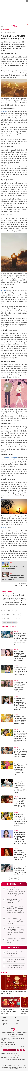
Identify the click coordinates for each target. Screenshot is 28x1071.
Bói (11, 563)
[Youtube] (21, 1050)
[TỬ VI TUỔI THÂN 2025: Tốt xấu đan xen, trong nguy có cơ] (14, 982)
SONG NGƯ (4, 527)
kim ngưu (6, 614)
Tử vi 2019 (15, 618)
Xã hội (17, 1021)
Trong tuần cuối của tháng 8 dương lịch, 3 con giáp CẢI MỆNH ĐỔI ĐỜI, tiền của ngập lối (20, 720)
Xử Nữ (3, 291)
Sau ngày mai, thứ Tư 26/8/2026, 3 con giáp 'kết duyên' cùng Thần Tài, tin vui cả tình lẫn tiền (20, 870)
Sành (16, 1024)
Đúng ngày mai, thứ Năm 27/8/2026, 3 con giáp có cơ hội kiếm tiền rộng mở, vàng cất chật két (20, 753)
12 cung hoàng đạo (11, 458)
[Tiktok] (24, 1050)
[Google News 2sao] (9, 623)
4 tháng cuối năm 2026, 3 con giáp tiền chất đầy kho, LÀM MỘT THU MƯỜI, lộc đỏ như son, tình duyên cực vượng (20, 787)
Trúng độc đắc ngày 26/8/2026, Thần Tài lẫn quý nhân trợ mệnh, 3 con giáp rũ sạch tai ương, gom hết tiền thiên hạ (20, 820)
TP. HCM (3, 1057)
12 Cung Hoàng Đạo (13, 611)
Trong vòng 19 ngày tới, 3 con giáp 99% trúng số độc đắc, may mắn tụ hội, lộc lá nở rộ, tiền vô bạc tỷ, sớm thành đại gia (20, 639)
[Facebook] (18, 1050)
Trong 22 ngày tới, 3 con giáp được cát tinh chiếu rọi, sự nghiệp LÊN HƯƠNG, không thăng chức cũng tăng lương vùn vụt (20, 838)
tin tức (15, 952)
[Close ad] (27, 1)
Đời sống (5, 1021)
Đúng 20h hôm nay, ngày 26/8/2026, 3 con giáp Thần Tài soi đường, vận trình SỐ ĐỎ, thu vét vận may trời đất (20, 769)
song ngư (6, 618)
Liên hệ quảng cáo (9, 1050)
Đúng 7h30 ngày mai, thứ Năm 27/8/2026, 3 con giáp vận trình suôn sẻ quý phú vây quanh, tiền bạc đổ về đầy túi (20, 704)
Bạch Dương (16, 614)
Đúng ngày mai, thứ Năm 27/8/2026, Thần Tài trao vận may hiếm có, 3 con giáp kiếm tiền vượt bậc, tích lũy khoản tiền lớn (20, 736)
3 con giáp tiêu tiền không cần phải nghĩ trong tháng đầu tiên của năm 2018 (13, 577)
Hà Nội (3, 1053)
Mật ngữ (6, 29)
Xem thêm (14, 878)
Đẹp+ (16, 1017)
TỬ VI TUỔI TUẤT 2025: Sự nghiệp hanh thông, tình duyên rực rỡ (9, 1011)
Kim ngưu (4, 111)
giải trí (8, 967)
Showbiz (5, 1017)
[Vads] (27, 24)
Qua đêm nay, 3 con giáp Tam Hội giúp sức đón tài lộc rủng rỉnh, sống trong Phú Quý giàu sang (20, 671)
